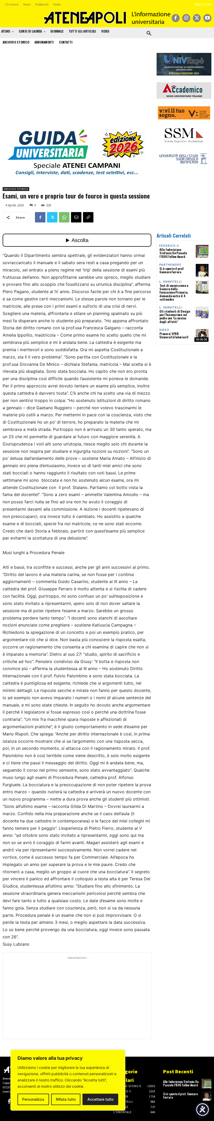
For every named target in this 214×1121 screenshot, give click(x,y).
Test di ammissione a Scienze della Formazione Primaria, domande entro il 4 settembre (173, 292)
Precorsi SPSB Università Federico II (173, 335)
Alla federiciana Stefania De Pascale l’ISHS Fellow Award (173, 252)
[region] (67, 1080)
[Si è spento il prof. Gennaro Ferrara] (202, 270)
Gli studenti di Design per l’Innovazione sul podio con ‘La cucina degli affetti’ (174, 316)
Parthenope (170, 265)
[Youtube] (207, 18)
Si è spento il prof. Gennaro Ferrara (171, 270)
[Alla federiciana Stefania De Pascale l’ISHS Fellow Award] (202, 251)
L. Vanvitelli (170, 281)
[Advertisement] (77, 89)
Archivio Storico (16, 189)
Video (164, 330)
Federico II (169, 245)
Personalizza (33, 1099)
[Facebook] (176, 18)
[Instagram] (186, 18)
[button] (149, 33)
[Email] (76, 217)
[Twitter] (197, 18)
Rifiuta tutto (66, 1099)
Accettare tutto (100, 1099)
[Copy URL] (88, 217)
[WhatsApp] (64, 217)
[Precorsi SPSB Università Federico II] (202, 335)
